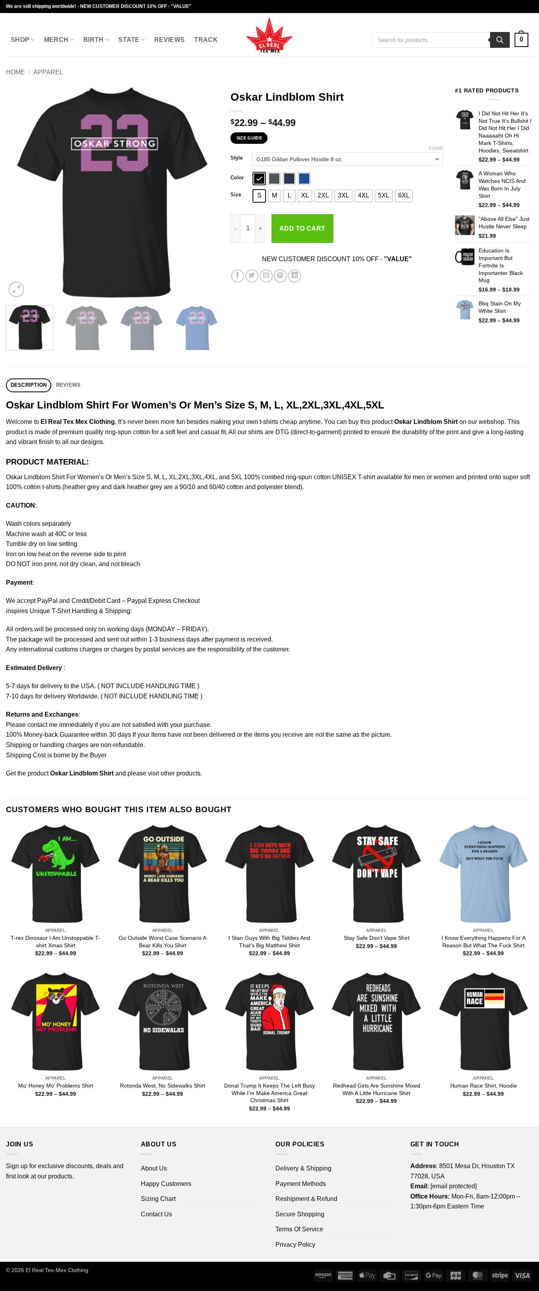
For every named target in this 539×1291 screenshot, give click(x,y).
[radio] (259, 178)
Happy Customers (166, 1183)
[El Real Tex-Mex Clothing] (269, 34)
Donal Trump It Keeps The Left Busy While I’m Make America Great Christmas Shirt (269, 1092)
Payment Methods (300, 1183)
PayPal (47, 600)
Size (235, 195)
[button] (521, 40)
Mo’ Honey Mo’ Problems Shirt (55, 1085)
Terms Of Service (299, 1229)
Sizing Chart (158, 1198)
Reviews (169, 39)
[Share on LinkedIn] (294, 275)
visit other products (174, 773)
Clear (436, 148)
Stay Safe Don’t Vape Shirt (377, 938)
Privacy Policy (295, 1244)
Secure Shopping (299, 1214)
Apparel (48, 72)
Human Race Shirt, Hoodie (483, 1085)
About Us (154, 1168)
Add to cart (302, 228)
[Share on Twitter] (251, 275)
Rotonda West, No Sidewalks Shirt (162, 1085)
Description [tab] (29, 385)
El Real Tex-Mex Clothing (57, 1270)
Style (236, 158)
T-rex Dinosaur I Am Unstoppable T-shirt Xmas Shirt (55, 941)
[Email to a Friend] (266, 275)
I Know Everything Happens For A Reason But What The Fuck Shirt (484, 941)
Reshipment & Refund (306, 1198)
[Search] (500, 40)
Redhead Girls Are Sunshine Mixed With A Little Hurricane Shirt (376, 1089)
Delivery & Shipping (303, 1168)
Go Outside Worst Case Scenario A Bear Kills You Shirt (162, 941)
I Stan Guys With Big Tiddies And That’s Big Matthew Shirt (269, 941)
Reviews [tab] (68, 385)
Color (237, 178)
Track (206, 39)
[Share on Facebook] (237, 275)
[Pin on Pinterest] (280, 275)
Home (15, 72)
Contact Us (156, 1214)
